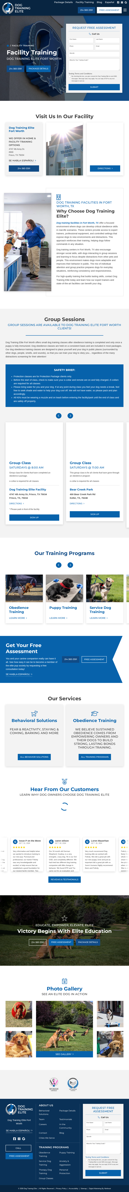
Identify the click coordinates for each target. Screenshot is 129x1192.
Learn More (17, 618)
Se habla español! (21, 160)
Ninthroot (107, 1188)
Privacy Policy (61, 1188)
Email (97, 46)
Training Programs (54, 1147)
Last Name (99, 39)
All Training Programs (95, 757)
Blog (99, 2)
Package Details (63, 2)
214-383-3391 (86, 10)
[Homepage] (8, 45)
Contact (43, 1133)
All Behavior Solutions (34, 757)
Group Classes (46, 1178)
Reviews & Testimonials (64, 879)
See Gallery (63, 1054)
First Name (73, 39)
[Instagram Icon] (122, 2)
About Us (46, 1105)
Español (109, 2)
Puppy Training (67, 1152)
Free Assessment (109, 10)
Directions (104, 168)
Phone (71, 46)
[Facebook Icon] (118, 2)
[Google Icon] (126, 2)
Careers (43, 1124)
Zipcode (72, 53)
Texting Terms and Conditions (80, 74)
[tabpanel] (34, 475)
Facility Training (85, 2)
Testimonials (65, 1119)
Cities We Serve (47, 1138)
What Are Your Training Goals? (79, 60)
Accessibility (73, 1188)
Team (41, 1119)
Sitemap (84, 1188)
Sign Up (34, 517)
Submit (94, 87)
